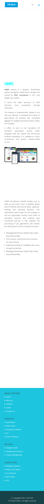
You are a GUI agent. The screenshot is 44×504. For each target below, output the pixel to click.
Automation (10, 422)
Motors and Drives (13, 469)
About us (9, 400)
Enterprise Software (13, 429)
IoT (7, 433)
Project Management (14, 455)
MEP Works (10, 477)
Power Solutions (12, 437)
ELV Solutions (11, 473)
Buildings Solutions (13, 466)
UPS (7, 480)
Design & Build (11, 448)
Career (8, 408)
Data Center (10, 426)
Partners (9, 404)
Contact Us (10, 411)
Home (8, 397)
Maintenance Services (14, 451)
